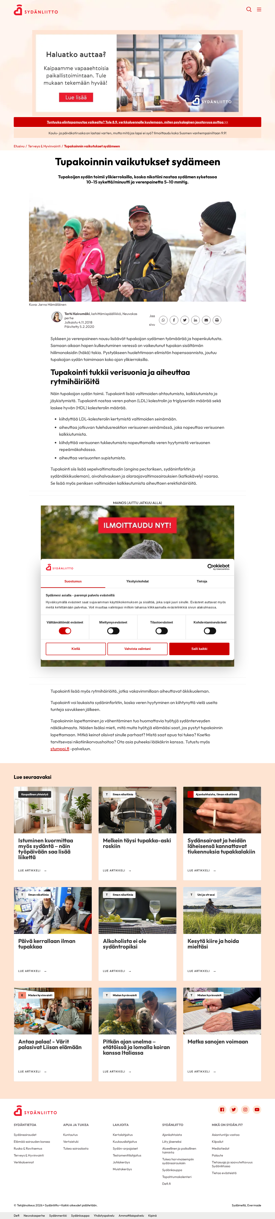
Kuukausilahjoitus (125, 1142)
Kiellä (76, 649)
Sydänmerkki (58, 1215)
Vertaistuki (70, 1142)
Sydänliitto (172, 1125)
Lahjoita (121, 1125)
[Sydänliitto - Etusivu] (35, 1110)
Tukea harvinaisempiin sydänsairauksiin (178, 1161)
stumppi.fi (59, 748)
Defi (16, 1215)
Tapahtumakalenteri (176, 1177)
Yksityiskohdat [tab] (137, 581)
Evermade (254, 1205)
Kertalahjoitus (123, 1135)
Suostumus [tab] (73, 581)
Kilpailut (217, 1142)
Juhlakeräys (121, 1162)
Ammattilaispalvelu (131, 1215)
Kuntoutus (70, 1135)
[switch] (113, 631)
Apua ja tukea (76, 1125)
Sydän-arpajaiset (125, 1148)
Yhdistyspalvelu (104, 1215)
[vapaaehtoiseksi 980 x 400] (137, 72)
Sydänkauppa (172, 1170)
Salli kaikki (199, 649)
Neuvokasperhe (34, 1215)
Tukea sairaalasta (76, 1148)
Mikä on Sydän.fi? (227, 1125)
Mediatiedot (220, 1148)
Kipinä (152, 1215)
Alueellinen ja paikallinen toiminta (179, 1150)
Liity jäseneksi (171, 1142)
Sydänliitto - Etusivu (48, 10)
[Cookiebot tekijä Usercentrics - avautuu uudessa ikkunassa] (210, 567)
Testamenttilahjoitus (127, 1155)
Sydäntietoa (25, 1125)
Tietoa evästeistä (224, 1173)
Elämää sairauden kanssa (32, 1142)
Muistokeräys (122, 1169)
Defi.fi (166, 1184)
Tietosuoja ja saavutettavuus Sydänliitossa (232, 1164)
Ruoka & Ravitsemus (28, 1148)
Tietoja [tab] (202, 581)
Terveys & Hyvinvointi (44, 146)
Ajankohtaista (172, 1135)
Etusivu (19, 146)
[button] (249, 11)
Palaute (217, 1155)
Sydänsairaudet (25, 1135)
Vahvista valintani (137, 649)
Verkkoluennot (24, 1162)
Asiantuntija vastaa (226, 1135)
